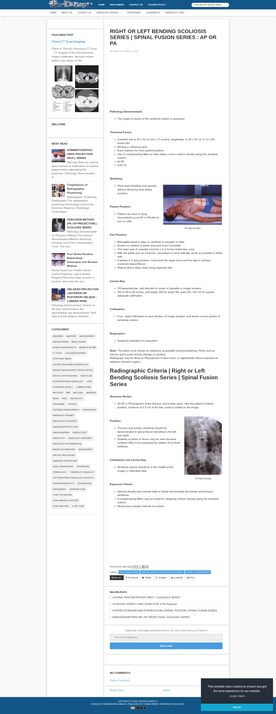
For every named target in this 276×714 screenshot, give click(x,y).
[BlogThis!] (136, 567)
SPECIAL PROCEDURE (64, 455)
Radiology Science (108, 12)
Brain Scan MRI (87, 347)
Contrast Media (62, 359)
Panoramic (59, 404)
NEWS (56, 398)
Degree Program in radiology (70, 364)
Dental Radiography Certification (73, 370)
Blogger (179, 704)
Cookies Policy (157, 5)
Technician (83, 466)
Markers (91, 393)
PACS (64, 398)
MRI (68, 393)
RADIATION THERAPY (63, 415)
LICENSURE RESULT (63, 387)
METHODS (58, 393)
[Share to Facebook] (143, 567)
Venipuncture (77, 489)
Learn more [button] (237, 696)
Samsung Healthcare (65, 461)
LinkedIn (178, 577)
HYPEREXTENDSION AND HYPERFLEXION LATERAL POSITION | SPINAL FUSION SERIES (164, 610)
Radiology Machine (64, 449)
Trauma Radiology (63, 483)
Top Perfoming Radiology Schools (73, 478)
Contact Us (136, 5)
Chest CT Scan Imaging (68, 41)
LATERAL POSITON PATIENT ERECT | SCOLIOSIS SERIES (146, 597)
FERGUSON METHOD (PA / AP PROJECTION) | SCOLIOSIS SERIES (151, 617)
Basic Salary (79, 342)
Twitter (148, 577)
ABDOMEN (58, 336)
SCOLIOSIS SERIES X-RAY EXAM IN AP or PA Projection (144, 604)
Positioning (134, 12)
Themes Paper (150, 704)
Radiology (59, 438)
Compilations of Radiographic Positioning (77, 188)
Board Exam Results (64, 347)
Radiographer (61, 432)
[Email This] (133, 567)
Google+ (162, 577)
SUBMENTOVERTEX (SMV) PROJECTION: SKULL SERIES (80, 154)
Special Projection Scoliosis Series (162, 572)
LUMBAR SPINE (83, 387)
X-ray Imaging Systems (65, 500)
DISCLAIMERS (117, 5)
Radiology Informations (67, 444)
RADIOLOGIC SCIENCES (65, 421)
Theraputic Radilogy (82, 472)
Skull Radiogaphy (63, 466)
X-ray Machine (61, 506)
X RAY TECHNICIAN (62, 495)
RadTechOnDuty (148, 701)
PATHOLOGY (76, 398)
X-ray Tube (78, 506)
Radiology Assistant (80, 438)
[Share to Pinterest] (147, 567)
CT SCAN (57, 353)
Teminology (60, 472)
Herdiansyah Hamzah (115, 704)
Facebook (133, 577)
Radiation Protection (65, 427)
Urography (59, 489)
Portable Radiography (66, 410)
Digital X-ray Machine (65, 376)
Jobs (89, 381)
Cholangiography (75, 353)
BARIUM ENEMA (60, 342)
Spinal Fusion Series (198, 572)
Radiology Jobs (175, 12)
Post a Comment (120, 680)
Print (192, 577)
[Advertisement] (138, 81)
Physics (72, 404)
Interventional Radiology (68, 381)
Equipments (153, 12)
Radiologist (80, 432)
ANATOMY (71, 336)
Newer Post (117, 690)
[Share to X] (140, 567)
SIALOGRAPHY (85, 449)
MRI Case (78, 393)
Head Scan (86, 376)
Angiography (87, 336)
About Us (67, 12)
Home (101, 5)
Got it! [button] (237, 707)
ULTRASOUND (84, 483)
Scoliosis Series (129, 572)
